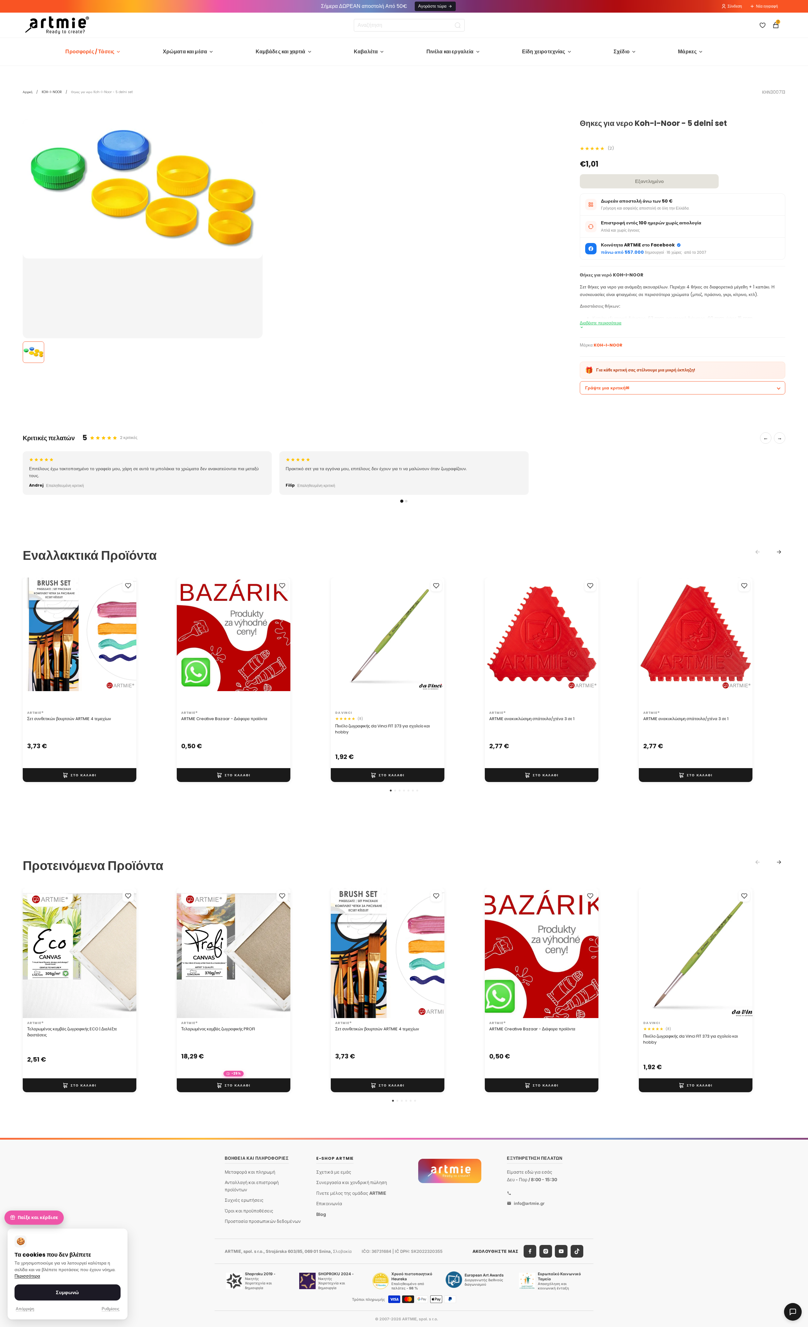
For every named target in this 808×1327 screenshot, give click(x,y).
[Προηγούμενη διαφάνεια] (34, 643)
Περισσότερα (27, 1276)
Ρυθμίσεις (110, 1309)
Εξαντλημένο (649, 181)
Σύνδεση (735, 6)
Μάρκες (687, 51)
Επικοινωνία (329, 1203)
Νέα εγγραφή (767, 6)
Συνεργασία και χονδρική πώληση (351, 1182)
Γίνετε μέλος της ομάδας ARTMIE (351, 1193)
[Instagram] (545, 1251)
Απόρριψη (25, 1309)
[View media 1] (33, 352)
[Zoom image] (143, 188)
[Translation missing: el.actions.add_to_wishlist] (128, 585)
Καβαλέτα (366, 51)
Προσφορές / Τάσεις (89, 51)
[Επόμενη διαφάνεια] (125, 643)
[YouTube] (561, 1251)
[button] (391, 790)
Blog (321, 1214)
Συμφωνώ (67, 1292)
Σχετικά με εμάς (333, 1172)
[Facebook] (530, 1251)
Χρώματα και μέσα (185, 51)
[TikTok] (577, 1251)
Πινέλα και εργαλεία (450, 51)
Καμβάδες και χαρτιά (281, 51)
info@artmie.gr (529, 1203)
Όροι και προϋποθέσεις (249, 1210)
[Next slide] (779, 552)
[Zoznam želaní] (762, 25)
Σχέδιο (622, 51)
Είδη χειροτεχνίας (543, 51)
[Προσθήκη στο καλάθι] (79, 775)
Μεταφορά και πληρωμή (250, 1172)
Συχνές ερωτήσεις (244, 1200)
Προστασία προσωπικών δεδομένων (263, 1221)
